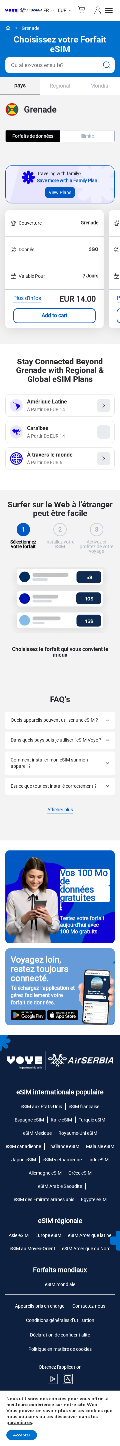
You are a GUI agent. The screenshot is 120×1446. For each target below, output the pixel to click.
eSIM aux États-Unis (41, 1106)
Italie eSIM (61, 1119)
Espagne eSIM (29, 1119)
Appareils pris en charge (39, 1306)
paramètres (19, 1423)
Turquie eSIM (92, 1119)
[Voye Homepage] (23, 10)
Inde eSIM (98, 1159)
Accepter (21, 1435)
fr (46, 10)
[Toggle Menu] (110, 10)
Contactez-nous (88, 1306)
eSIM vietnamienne (62, 1159)
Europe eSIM (48, 1235)
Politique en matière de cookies (60, 1349)
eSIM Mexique (37, 1133)
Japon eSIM (23, 1159)
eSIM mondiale (60, 1284)
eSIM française (84, 1106)
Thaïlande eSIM (63, 1146)
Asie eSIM (19, 1235)
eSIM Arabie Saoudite (60, 1186)
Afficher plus (60, 810)
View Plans (60, 192)
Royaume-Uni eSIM (77, 1133)
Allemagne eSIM (45, 1173)
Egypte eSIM (94, 1199)
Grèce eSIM (80, 1173)
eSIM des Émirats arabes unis (44, 1199)
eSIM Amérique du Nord (86, 1248)
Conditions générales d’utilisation (60, 1320)
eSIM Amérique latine (89, 1235)
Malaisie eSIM (100, 1146)
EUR (62, 10)
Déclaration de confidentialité (60, 1335)
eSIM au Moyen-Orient (32, 1248)
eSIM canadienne (23, 1146)
